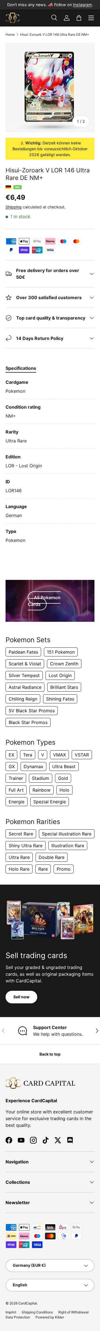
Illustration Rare (67, 845)
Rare (43, 869)
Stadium (40, 778)
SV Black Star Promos (32, 710)
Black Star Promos (28, 722)
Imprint (11, 1312)
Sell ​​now (21, 996)
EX (11, 755)
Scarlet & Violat (25, 663)
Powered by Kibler (50, 1317)
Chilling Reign (23, 699)
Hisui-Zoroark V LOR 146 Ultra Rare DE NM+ (54, 34)
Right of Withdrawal (73, 1312)
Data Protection (18, 1317)
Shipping (14, 206)
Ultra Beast (64, 766)
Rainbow (41, 790)
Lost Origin (60, 675)
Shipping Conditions (37, 1312)
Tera (27, 755)
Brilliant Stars (64, 687)
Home (10, 34)
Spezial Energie (49, 801)
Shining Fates (60, 699)
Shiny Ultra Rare (25, 845)
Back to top (50, 1054)
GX (12, 766)
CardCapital (27, 1303)
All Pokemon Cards (44, 601)
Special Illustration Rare (66, 834)
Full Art (16, 790)
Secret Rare (21, 834)
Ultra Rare (19, 857)
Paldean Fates (23, 652)
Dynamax (33, 766)
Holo (64, 790)
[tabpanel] (50, 461)
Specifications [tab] (21, 368)
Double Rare (51, 857)
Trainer (16, 778)
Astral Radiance (25, 687)
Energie (16, 801)
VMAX (59, 755)
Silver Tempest (24, 675)
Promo (64, 869)
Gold (63, 778)
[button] (79, 18)
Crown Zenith (64, 663)
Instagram (82, 4)
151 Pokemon (61, 652)
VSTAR (82, 755)
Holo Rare (19, 869)
